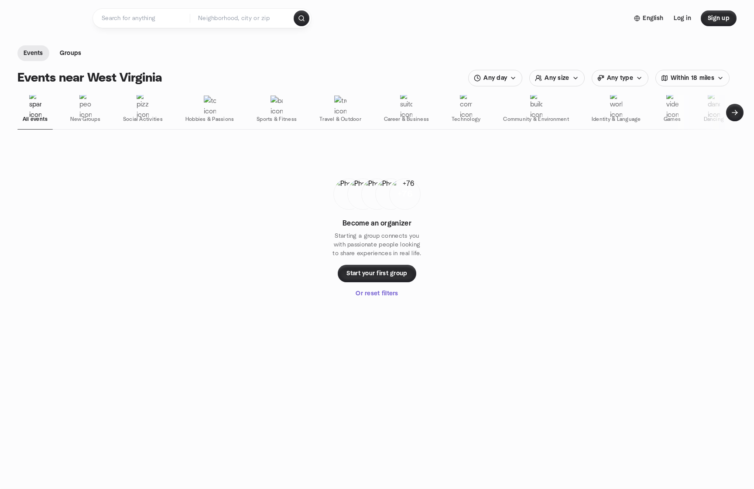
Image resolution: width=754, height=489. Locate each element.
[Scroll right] (735, 112)
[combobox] (242, 18)
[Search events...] (301, 18)
